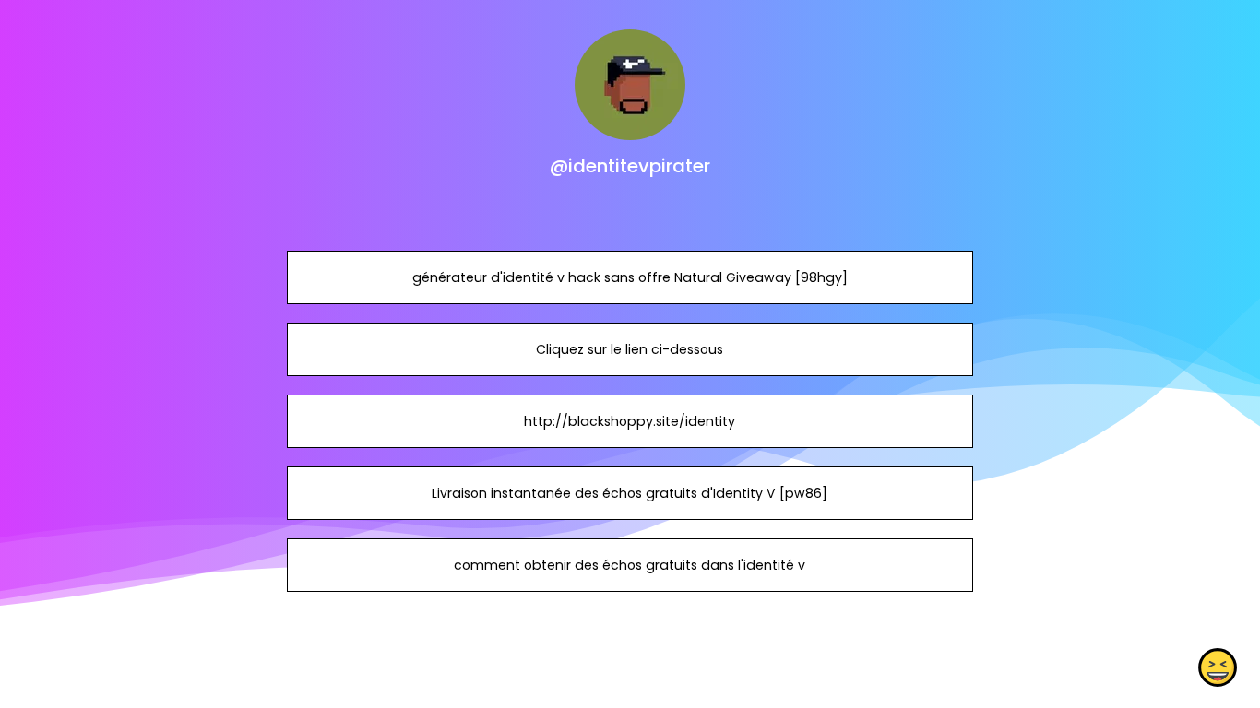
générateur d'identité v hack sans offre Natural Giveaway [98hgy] (630, 277)
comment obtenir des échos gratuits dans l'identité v (629, 565)
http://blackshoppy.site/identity (629, 421)
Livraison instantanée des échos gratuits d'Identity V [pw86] (629, 493)
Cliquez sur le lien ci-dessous (629, 349)
